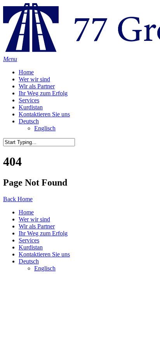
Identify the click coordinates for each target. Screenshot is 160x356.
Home (26, 72)
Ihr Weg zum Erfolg (43, 93)
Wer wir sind (34, 79)
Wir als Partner (37, 86)
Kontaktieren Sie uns (44, 114)
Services (29, 100)
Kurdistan (31, 107)
